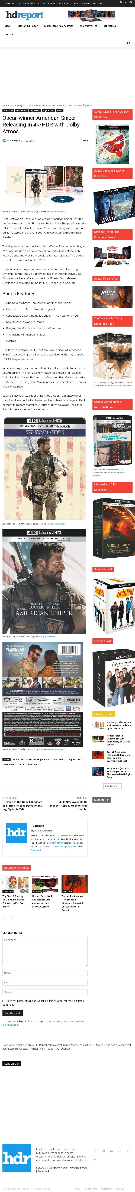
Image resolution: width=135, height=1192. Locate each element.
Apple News (70, 846)
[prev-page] (4, 918)
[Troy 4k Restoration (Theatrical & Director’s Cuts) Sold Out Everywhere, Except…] (75, 884)
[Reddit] (119, 1151)
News (59, 110)
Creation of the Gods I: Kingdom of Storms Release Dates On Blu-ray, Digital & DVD (22, 805)
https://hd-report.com (41, 831)
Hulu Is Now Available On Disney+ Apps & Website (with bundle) (69, 805)
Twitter (59, 846)
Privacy (120, 1188)
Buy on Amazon (57, 211)
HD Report (15, 140)
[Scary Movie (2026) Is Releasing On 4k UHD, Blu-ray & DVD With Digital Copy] (98, 771)
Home (5, 105)
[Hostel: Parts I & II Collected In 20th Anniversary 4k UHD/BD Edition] (45, 884)
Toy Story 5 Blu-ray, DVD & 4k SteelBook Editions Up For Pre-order (119, 725)
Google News (55, 843)
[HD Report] (25, 16)
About (78, 1188)
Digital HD (35, 110)
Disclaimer (106, 1188)
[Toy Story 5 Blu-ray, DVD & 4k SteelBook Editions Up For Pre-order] (15, 884)
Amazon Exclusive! (123, 385)
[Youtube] (130, 3)
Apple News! (60, 1167)
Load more (111, 786)
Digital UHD (48, 110)
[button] (128, 43)
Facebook (36, 850)
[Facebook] (116, 3)
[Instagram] (121, 3)
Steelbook (9, 764)
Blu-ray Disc (21, 110)
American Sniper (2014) (38, 759)
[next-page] (10, 918)
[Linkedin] (111, 1151)
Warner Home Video (28, 764)
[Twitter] (126, 3)
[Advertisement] (67, 73)
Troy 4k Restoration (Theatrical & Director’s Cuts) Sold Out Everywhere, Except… (73, 903)
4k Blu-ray (16, 105)
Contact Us (91, 1188)
